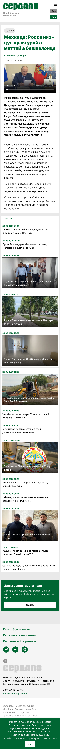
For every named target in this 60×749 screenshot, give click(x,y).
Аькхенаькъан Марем (15, 55)
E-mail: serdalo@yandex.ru (16, 693)
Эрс (54, 11)
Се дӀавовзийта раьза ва (19, 641)
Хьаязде (30, 605)
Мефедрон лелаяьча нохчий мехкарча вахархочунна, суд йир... (25, 499)
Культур (10, 30)
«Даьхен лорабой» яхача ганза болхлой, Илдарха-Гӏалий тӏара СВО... (25, 552)
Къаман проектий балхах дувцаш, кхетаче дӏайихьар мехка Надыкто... (26, 231)
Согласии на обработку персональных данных (36, 738)
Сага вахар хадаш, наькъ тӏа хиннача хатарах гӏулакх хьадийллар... (28, 567)
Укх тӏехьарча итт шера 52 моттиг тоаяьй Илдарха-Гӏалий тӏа (26, 416)
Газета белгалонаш (16, 629)
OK (30, 744)
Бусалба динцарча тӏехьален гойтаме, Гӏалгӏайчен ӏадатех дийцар (24, 246)
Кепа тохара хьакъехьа (19, 635)
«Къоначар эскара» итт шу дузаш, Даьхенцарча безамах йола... (22, 431)
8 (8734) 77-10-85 (13, 690)
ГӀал (53, 17)
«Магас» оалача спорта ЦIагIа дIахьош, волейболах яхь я (25, 484)
